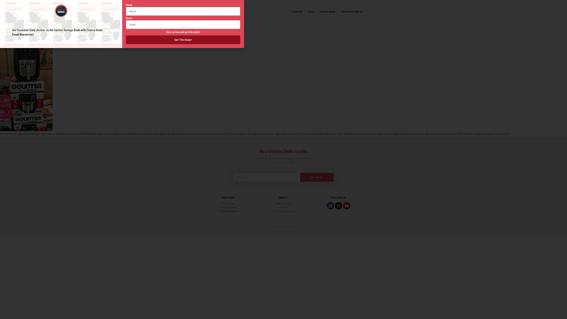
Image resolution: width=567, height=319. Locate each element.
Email (129, 18)
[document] (283, 159)
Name (129, 5)
